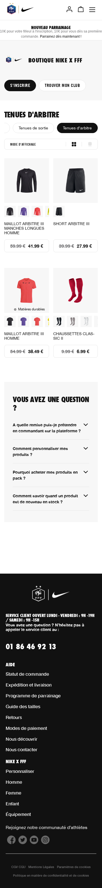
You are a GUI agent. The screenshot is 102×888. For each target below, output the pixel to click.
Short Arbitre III (71, 223)
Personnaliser (20, 771)
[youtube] (34, 842)
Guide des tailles (23, 706)
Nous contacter (21, 749)
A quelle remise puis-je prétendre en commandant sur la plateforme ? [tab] (47, 427)
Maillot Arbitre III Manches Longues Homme (24, 228)
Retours (14, 717)
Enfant (12, 803)
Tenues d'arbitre (77, 128)
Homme (14, 782)
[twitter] (22, 842)
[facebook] (11, 842)
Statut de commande (27, 674)
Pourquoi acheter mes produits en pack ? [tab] (45, 475)
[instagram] (45, 842)
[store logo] (20, 9)
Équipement (18, 814)
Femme (13, 792)
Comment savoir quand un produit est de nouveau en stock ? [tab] (45, 498)
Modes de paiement (26, 728)
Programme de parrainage (33, 695)
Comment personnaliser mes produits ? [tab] (40, 451)
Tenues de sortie (33, 128)
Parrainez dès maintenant (60, 36)
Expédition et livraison (29, 684)
